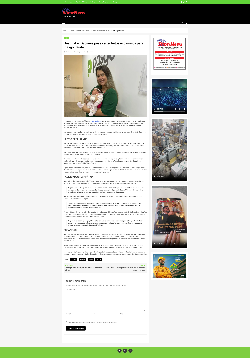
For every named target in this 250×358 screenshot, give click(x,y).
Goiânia (73, 259)
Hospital (82, 259)
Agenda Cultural (74, 2)
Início (65, 2)
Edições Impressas (104, 2)
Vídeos (84, 2)
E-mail (95, 314)
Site (121, 314)
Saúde (66, 38)
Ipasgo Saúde (97, 121)
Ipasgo (90, 259)
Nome (68, 314)
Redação (68, 52)
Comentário (70, 289)
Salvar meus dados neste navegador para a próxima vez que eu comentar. (92, 322)
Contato (92, 2)
